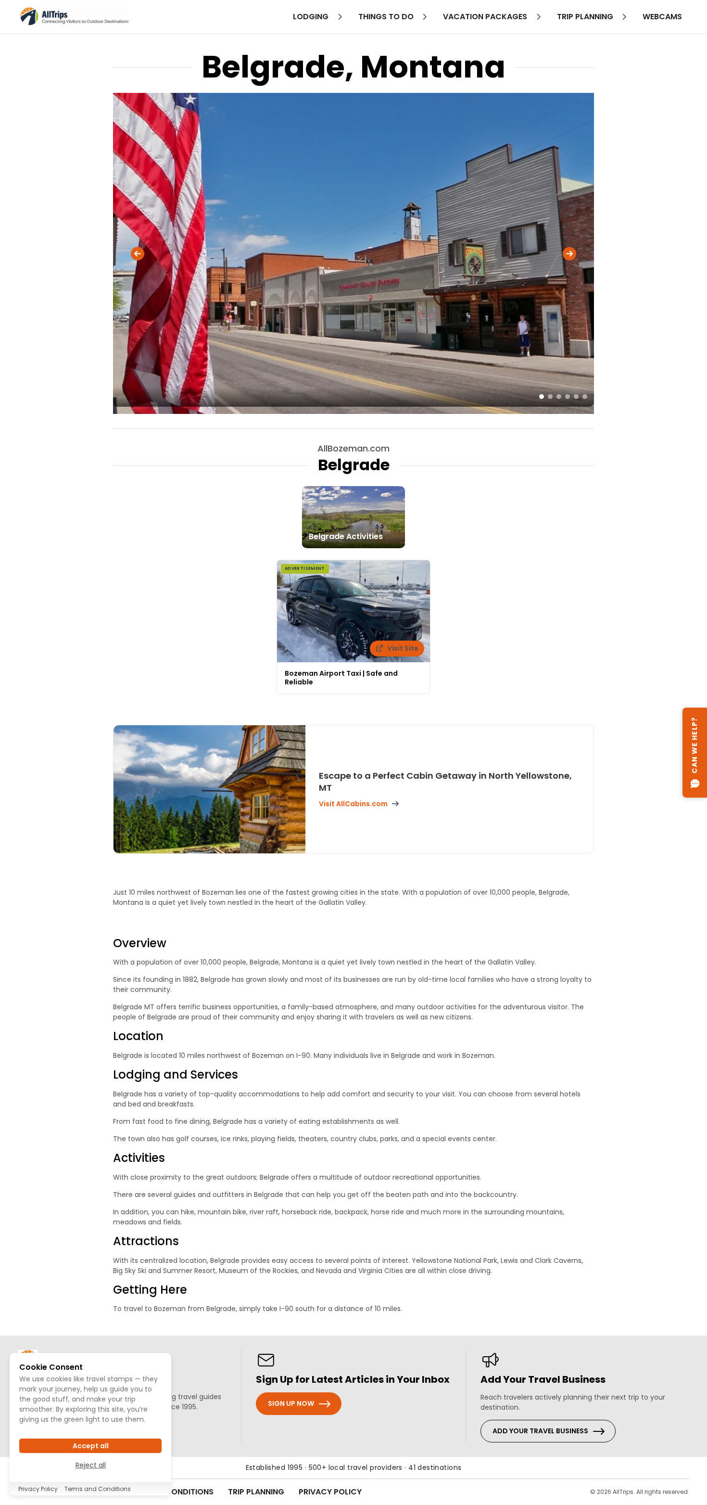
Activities (139, 1158)
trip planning (586, 16)
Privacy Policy (330, 1491)
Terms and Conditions (97, 1489)
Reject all (91, 1465)
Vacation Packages (486, 16)
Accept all (91, 1446)
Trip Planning (256, 1491)
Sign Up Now (291, 1403)
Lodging (311, 16)
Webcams (662, 16)
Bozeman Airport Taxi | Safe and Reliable (341, 677)
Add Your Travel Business (540, 1431)
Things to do (387, 16)
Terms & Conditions (172, 1491)
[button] (137, 253)
